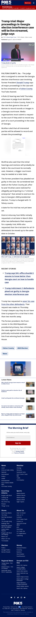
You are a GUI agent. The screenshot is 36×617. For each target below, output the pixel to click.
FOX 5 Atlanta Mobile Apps (7, 483)
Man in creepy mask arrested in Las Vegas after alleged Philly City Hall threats (13, 414)
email (24, 597)
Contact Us (20, 521)
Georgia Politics (5, 550)
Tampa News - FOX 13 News (6, 564)
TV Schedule (4, 541)
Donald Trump (23, 82)
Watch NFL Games (22, 565)
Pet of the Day (5, 502)
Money (19, 545)
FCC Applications (21, 533)
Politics (3, 476)
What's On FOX (5, 538)
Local (2, 468)
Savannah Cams (21, 472)
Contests (19, 517)
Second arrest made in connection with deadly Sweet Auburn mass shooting (12, 406)
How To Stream (21, 513)
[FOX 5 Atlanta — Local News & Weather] (6, 3)
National (3, 472)
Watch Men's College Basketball (22, 579)
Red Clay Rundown (6, 517)
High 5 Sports (20, 502)
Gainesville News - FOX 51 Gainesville (6, 571)
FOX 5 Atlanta (21, 37)
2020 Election (22, 348)
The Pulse (4, 515)
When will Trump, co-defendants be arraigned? (15, 257)
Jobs (18, 527)
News (5, 354)
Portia (3, 519)
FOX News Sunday (6, 486)
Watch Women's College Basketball (22, 583)
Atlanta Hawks (21, 497)
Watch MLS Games (22, 588)
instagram (21, 597)
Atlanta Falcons (21, 495)
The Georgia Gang (6, 521)
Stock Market (20, 554)
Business (19, 552)
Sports (19, 491)
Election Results (5, 552)
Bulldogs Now (5, 523)
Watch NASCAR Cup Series (22, 574)
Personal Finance (21, 548)
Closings (19, 468)
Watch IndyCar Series (23, 577)
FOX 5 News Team (22, 519)
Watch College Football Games (21, 568)
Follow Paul (4, 499)
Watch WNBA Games (23, 586)
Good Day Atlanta (5, 492)
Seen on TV (20, 515)
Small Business (21, 556)
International (5, 474)
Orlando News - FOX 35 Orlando (7, 567)
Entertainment (5, 480)
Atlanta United (21, 499)
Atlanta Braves (21, 493)
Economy (19, 550)
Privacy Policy (20, 451)
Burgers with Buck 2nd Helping (6, 533)
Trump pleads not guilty (8, 63)
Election (4, 545)
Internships (20, 529)
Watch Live (27, 3)
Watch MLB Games (22, 571)
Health (3, 478)
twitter (18, 597)
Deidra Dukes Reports (5, 530)
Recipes (3, 504)
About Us (20, 510)
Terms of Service (19, 453)
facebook (14, 597)
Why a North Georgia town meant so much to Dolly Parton (13, 383)
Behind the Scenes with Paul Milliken (6, 526)
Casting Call (4, 497)
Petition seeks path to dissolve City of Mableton (11, 390)
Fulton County (28, 37)
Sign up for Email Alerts (21, 524)
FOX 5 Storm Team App (22, 475)
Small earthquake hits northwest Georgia (12, 398)
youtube (11, 597)
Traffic (18, 478)
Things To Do (5, 506)
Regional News (7, 561)
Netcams (19, 470)
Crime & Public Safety (7, 470)
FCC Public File (21, 531)
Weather (20, 465)
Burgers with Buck (6, 495)
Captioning (20, 535)
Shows (3, 510)
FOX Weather (20, 480)
